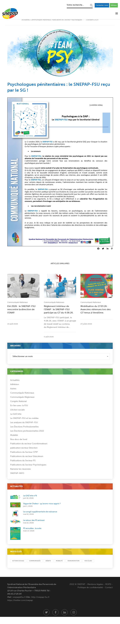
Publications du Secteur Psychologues (67, 20)
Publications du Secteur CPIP (24, 452)
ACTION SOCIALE (18, 561)
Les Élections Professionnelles (24, 426)
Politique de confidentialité (90, 587)
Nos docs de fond (18, 439)
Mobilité (14, 435)
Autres (13, 388)
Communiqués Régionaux (22, 397)
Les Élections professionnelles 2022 (27, 431)
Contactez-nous (102, 5)
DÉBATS (48, 561)
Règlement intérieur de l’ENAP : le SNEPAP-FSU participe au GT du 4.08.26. (58, 309)
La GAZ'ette (15, 414)
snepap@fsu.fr (19, 597)
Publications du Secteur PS (23, 460)
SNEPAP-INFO (17, 473)
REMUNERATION (73, 561)
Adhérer (114, 5)
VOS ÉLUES (88, 561)
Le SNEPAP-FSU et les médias (24, 418)
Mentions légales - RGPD (99, 584)
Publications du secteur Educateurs (26, 456)
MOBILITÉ (59, 561)
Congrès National (18, 401)
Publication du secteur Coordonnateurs (28, 443)
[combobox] (60, 356)
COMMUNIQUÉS (35, 561)
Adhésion (14, 384)
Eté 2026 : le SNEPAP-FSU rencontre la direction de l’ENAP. (21, 309)
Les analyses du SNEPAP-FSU (24, 422)
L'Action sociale (17, 410)
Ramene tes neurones (20, 469)
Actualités (26, 20)
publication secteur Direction (23, 448)
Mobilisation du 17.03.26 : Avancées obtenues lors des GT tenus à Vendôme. (95, 309)
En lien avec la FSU (19, 405)
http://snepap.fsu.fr (40, 597)
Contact (109, 587)
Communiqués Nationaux (40, 20)
